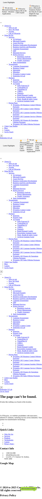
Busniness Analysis (23, 57)
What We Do (8, 35)
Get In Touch (8, 132)
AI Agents (16, 84)
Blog (6, 128)
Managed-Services (19, 53)
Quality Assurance (23, 60)
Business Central (18, 68)
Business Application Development (25, 45)
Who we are (13, 28)
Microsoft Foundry (19, 41)
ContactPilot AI (22, 87)
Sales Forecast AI (23, 85)
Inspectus (16, 80)
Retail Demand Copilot (25, 95)
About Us (7, 26)
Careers (6, 130)
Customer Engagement (20, 49)
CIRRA (20, 91)
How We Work (14, 29)
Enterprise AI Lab (19, 76)
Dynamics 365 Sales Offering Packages (26, 124)
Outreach (20, 93)
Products (12, 78)
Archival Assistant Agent (25, 101)
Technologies (13, 64)
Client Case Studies (11, 126)
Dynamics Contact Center (21, 74)
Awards (11, 31)
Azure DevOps (18, 43)
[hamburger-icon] (1, 22)
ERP (14, 51)
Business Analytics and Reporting (24, 47)
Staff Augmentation (19, 62)
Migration (16, 72)
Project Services (18, 55)
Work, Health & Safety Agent (27, 99)
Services (11, 37)
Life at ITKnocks (14, 33)
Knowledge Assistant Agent (26, 97)
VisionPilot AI (22, 89)
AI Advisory (17, 39)
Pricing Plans (13, 103)
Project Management (24, 58)
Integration (16, 70)
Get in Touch (4, 391)
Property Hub (17, 82)
